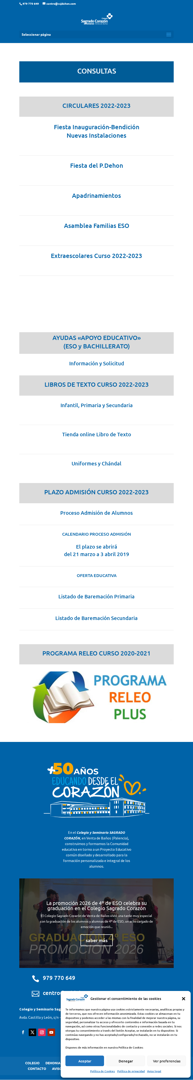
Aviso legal (154, 1071)
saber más (97, 940)
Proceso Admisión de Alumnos (96, 513)
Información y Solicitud (96, 363)
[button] (183, 998)
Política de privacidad (131, 1071)
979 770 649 (59, 977)
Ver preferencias (167, 1061)
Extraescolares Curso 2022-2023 (96, 255)
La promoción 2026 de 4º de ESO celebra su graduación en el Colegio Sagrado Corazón (96, 905)
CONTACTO (37, 1068)
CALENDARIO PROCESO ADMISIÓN (96, 534)
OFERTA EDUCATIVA (97, 575)
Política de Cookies (102, 1071)
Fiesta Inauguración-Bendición (96, 127)
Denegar (126, 1061)
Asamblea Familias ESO (96, 225)
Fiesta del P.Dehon (96, 165)
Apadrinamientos (96, 195)
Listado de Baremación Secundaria (96, 618)
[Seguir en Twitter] (32, 1032)
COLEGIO (32, 1063)
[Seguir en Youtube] (51, 1032)
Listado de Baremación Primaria (96, 596)
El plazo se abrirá (96, 546)
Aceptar (84, 1061)
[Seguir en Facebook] (23, 1032)
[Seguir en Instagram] (42, 1032)
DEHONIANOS (56, 1063)
